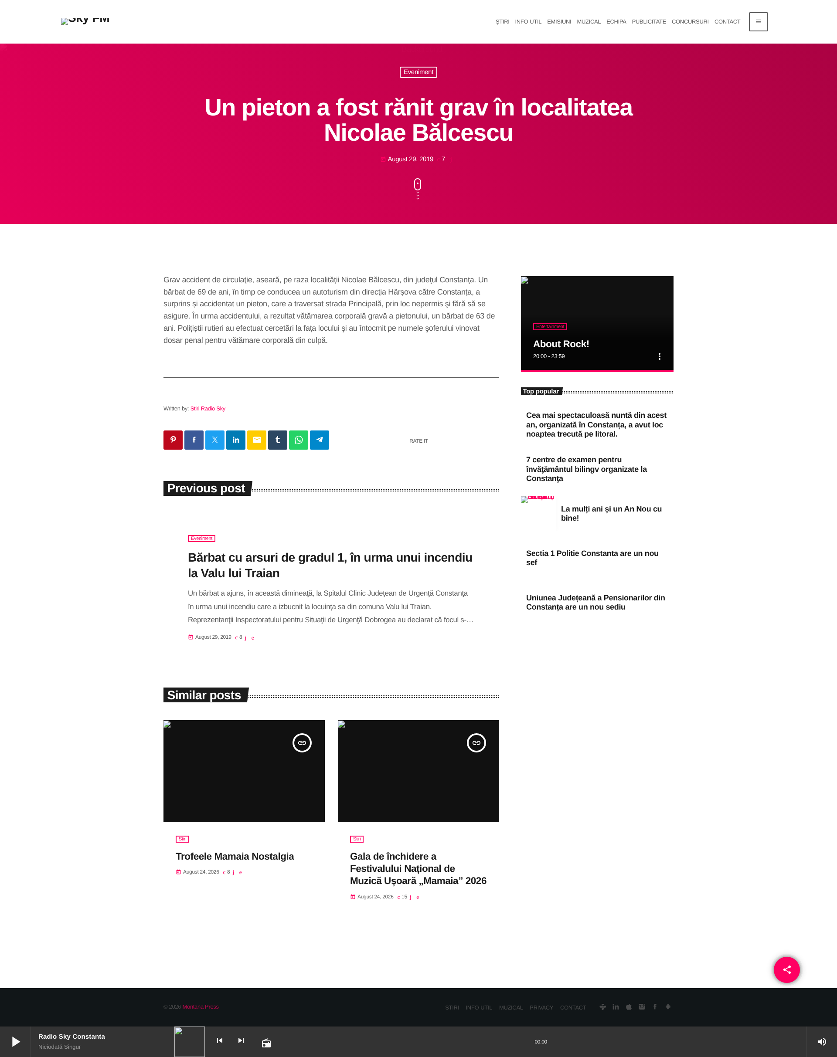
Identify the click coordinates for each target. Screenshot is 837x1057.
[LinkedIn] (615, 1008)
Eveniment (418, 72)
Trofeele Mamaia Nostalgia (235, 856)
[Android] (668, 1008)
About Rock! (561, 344)
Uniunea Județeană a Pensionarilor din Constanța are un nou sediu (595, 602)
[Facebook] (655, 1008)
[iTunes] (629, 1008)
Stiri (182, 839)
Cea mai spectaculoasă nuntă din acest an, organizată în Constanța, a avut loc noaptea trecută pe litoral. (596, 424)
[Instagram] (642, 1008)
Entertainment (550, 326)
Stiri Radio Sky (208, 408)
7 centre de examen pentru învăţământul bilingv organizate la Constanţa (586, 469)
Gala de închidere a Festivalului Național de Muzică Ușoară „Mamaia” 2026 (418, 869)
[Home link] (85, 22)
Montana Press (200, 1006)
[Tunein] (602, 1008)
